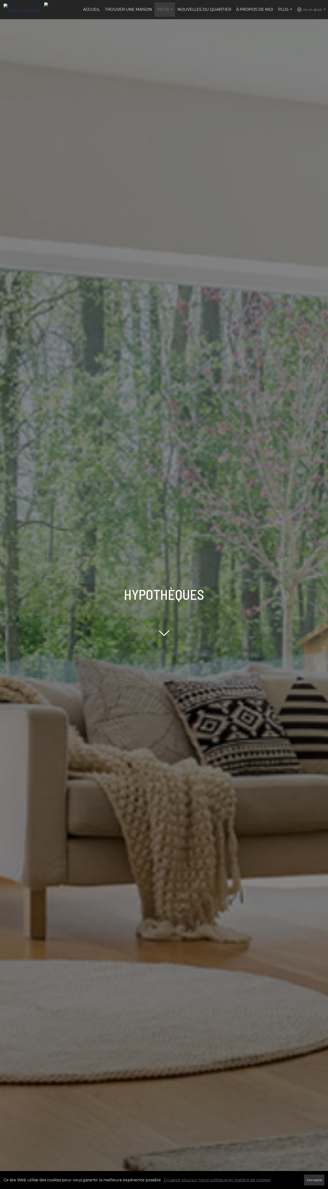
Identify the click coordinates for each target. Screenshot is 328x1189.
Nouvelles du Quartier (204, 9)
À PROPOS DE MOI (254, 9)
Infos (165, 12)
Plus (285, 12)
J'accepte (314, 1180)
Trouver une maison (128, 9)
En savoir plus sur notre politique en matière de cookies (217, 1180)
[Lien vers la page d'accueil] (24, 9)
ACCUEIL (91, 9)
